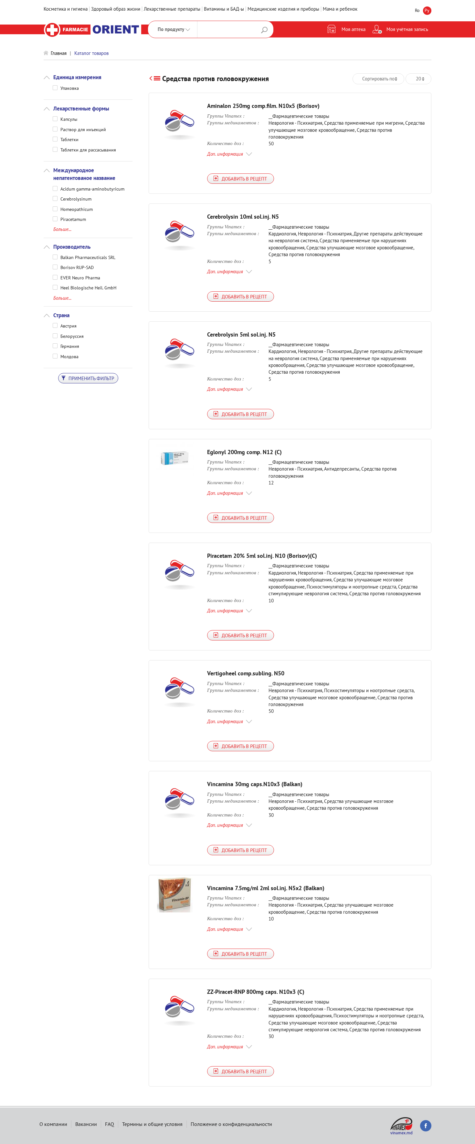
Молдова (69, 356)
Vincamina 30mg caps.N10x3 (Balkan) (254, 784)
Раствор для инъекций (83, 129)
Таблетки (69, 139)
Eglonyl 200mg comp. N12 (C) (244, 452)
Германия (69, 345)
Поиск (264, 30)
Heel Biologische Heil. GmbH (88, 287)
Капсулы (68, 118)
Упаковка (69, 87)
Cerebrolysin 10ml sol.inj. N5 (243, 216)
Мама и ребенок (340, 9)
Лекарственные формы (81, 108)
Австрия (68, 325)
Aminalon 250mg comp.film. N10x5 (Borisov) (263, 105)
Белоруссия (72, 335)
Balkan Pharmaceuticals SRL (87, 257)
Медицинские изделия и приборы (283, 9)
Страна (61, 315)
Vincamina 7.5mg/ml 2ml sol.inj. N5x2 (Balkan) (265, 888)
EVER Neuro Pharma (80, 277)
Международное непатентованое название (84, 174)
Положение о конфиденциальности (231, 1124)
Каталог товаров (91, 53)
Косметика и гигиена (66, 9)
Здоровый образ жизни (115, 9)
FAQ (109, 1124)
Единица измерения (77, 77)
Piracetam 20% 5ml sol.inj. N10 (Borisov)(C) (262, 555)
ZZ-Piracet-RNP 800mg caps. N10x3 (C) (255, 991)
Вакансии (86, 1124)
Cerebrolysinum (75, 198)
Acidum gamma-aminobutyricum (92, 188)
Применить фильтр (90, 378)
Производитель (71, 246)
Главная (59, 53)
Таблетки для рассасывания (88, 149)
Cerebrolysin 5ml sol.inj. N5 (241, 334)
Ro (417, 10)
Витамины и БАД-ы (224, 9)
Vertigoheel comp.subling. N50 (245, 673)
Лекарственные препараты (172, 9)
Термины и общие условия (152, 1124)
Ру (427, 10)
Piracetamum (73, 219)
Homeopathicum (76, 209)
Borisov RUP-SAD (77, 267)
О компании (53, 1124)
